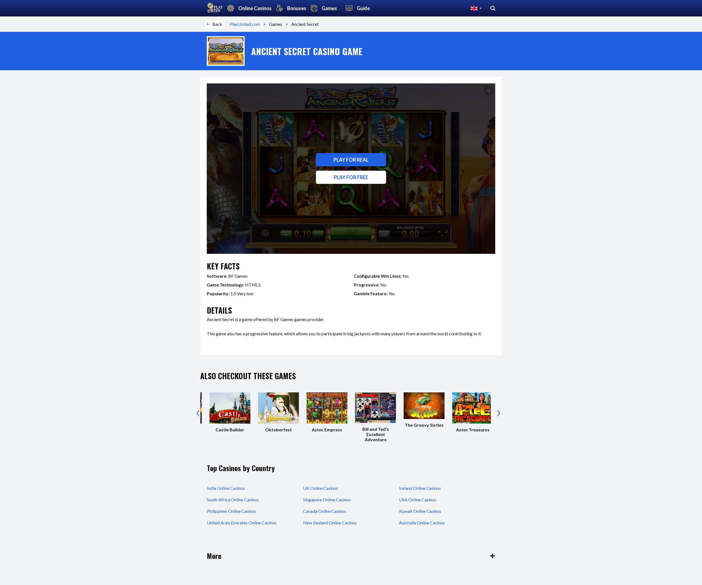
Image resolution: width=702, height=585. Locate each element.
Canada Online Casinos (324, 511)
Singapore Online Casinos (327, 499)
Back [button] (217, 24)
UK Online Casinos (320, 488)
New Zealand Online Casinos (330, 522)
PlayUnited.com (246, 24)
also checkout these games (248, 375)
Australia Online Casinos (422, 522)
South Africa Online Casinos (233, 499)
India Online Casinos (226, 488)
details (219, 310)
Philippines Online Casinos (231, 511)
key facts (223, 266)
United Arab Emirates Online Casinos (241, 522)
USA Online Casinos (417, 499)
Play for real (351, 160)
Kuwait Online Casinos (420, 511)
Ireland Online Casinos (420, 488)
